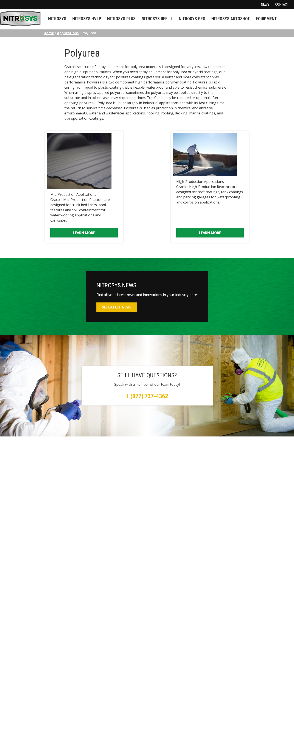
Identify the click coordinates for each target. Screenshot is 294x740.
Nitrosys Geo (192, 18)
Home (49, 33)
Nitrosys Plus (121, 18)
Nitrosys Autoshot (230, 18)
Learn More (84, 232)
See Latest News (117, 307)
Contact (282, 4)
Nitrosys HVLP (86, 18)
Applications (68, 33)
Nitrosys (57, 18)
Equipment (266, 18)
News (265, 4)
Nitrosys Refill (157, 18)
